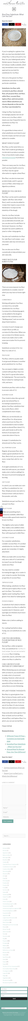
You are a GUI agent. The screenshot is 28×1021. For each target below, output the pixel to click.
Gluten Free (6, 897)
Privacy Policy (14, 1019)
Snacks (4, 961)
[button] (14, 9)
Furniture (5, 890)
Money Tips (6, 929)
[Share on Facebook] (5, 24)
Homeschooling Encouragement (11, 908)
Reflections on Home (8, 950)
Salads (4, 955)
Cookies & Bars (6, 869)
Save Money (6, 957)
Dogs (4, 878)
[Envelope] (19, 1004)
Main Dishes (6, 922)
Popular (5, 941)
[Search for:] (14, 836)
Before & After (6, 855)
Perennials (5, 936)
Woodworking (6, 980)
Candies (5, 862)
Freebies (5, 883)
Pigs (4, 938)
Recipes (5, 948)
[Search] (25, 1008)
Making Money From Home (9, 924)
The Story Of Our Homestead (10, 966)
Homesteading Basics (8, 910)
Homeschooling (7, 906)
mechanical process (8, 157)
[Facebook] (8, 1004)
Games (4, 892)
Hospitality (5, 913)
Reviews (5, 952)
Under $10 (5, 973)
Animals (5, 848)
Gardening (5, 894)
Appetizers (5, 853)
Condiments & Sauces (8, 866)
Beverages (5, 857)
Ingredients (5, 915)
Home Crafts (6, 901)
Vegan (4, 975)
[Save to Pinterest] (18, 24)
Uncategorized (6, 971)
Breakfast (5, 860)
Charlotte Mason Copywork (10, 864)
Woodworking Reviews (8, 982)
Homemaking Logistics (8, 904)
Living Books (6, 920)
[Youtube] (16, 1004)
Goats (4, 899)
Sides (4, 959)
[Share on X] (12, 24)
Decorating (5, 871)
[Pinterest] (14, 1004)
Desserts (5, 873)
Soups (4, 964)
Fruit (4, 887)
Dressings (5, 880)
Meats (4, 927)
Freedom (5, 885)
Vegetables (5, 978)
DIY (4, 876)
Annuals (5, 850)
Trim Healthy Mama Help (9, 968)
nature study (6, 931)
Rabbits (4, 945)
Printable (5, 943)
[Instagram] (11, 1004)
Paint (4, 934)
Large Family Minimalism (9, 917)
